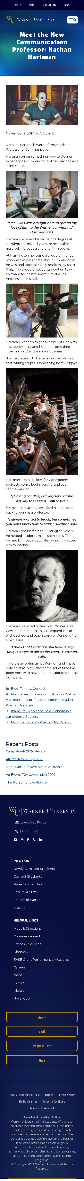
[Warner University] (30, 20)
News (18, 975)
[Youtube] (15, 840)
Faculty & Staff (25, 892)
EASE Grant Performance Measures (41, 959)
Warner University (20, 705)
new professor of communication (47, 700)
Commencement (27, 936)
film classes (19, 694)
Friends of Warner (28, 900)
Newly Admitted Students (34, 869)
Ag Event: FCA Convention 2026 (30, 775)
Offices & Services (27, 944)
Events (19, 983)
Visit (31, 5)
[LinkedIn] (40, 840)
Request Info (49, 5)
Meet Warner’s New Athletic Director (35, 767)
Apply (18, 5)
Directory (21, 952)
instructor (56, 694)
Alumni (19, 907)
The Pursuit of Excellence (26, 782)
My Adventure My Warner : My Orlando (41, 722)
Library (19, 991)
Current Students (28, 876)
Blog (14, 689)
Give (66, 5)
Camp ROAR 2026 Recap (25, 751)
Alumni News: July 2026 (24, 759)
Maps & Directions (27, 928)
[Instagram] (22, 840)
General (39, 689)
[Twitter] (34, 840)
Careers (20, 967)
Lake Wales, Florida (33, 822)
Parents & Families (28, 884)
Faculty (25, 689)
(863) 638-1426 (29, 831)
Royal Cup (22, 998)
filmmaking (38, 694)
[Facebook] (28, 840)
